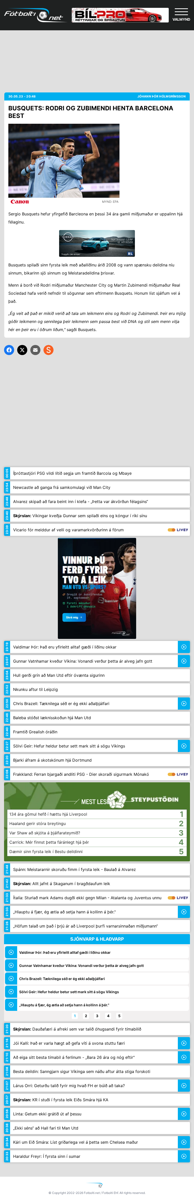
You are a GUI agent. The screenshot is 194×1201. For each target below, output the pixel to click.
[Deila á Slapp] (48, 350)
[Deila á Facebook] (9, 350)
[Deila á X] (22, 350)
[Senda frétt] (35, 350)
